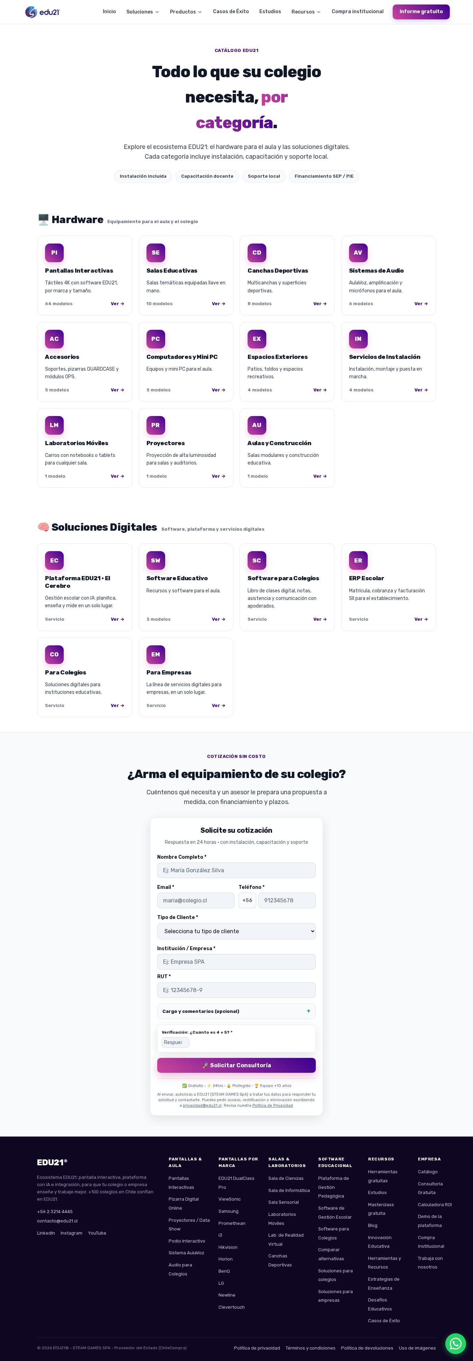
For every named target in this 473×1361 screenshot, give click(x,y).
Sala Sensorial (283, 1202)
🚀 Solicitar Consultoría (236, 1065)
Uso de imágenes (417, 1348)
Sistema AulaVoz (186, 1252)
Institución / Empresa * (186, 949)
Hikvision (228, 1247)
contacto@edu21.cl (57, 1220)
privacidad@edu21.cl (202, 1105)
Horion (225, 1259)
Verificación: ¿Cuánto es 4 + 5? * (197, 1032)
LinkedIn (46, 1233)
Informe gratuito (421, 12)
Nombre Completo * (181, 857)
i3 (220, 1235)
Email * (165, 887)
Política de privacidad (257, 1348)
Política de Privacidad (272, 1105)
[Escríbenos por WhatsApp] (455, 1343)
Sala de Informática (289, 1190)
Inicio (109, 12)
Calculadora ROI (435, 1204)
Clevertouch (231, 1307)
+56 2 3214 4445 (55, 1211)
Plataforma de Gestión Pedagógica (333, 1187)
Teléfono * (252, 887)
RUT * (164, 977)
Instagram (71, 1233)
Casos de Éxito (231, 12)
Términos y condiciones (311, 1348)
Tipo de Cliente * (177, 917)
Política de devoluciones (367, 1348)
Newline (226, 1295)
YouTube (97, 1233)
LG (221, 1283)
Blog (372, 1225)
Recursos (303, 12)
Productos (183, 12)
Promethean (232, 1223)
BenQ (224, 1271)
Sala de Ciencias (286, 1178)
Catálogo (428, 1171)
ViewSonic (229, 1199)
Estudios (270, 12)
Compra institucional (358, 12)
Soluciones (139, 12)
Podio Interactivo (187, 1241)
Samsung (228, 1211)
